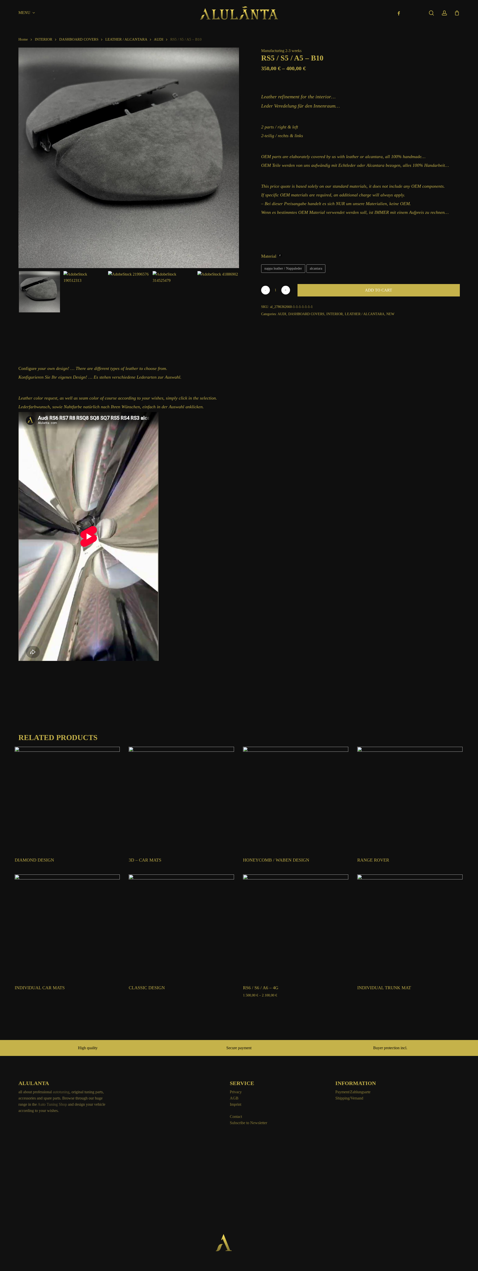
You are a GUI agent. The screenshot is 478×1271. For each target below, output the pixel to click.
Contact (236, 1116)
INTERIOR (43, 39)
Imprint (235, 1104)
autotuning (61, 1092)
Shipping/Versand (349, 1098)
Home (23, 39)
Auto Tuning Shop (52, 1104)
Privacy (236, 1092)
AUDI (158, 39)
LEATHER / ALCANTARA (126, 39)
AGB (234, 1098)
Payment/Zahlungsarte (352, 1092)
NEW (390, 314)
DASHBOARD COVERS (78, 39)
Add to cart (378, 290)
